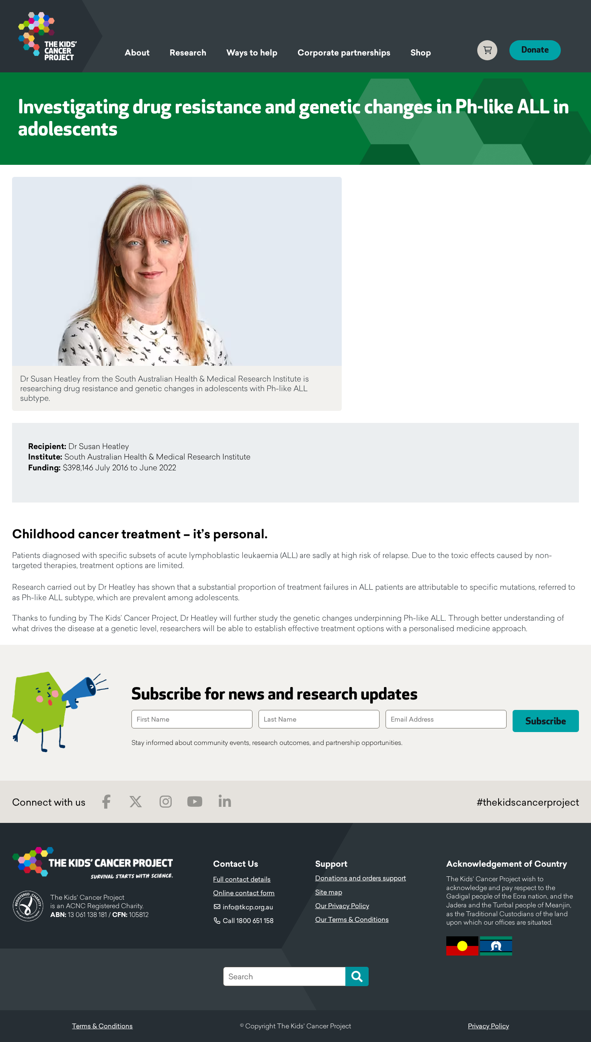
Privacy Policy (488, 1025)
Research (188, 53)
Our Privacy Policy (342, 905)
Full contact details (242, 879)
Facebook (106, 801)
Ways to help (251, 53)
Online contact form (244, 892)
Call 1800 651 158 (248, 920)
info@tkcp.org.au (248, 907)
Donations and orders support (360, 878)
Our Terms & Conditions (352, 919)
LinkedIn (224, 801)
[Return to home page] (60, 36)
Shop (420, 53)
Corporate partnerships (344, 53)
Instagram (165, 801)
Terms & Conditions (102, 1025)
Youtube (194, 801)
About (137, 53)
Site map (328, 892)
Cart (487, 50)
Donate (535, 50)
